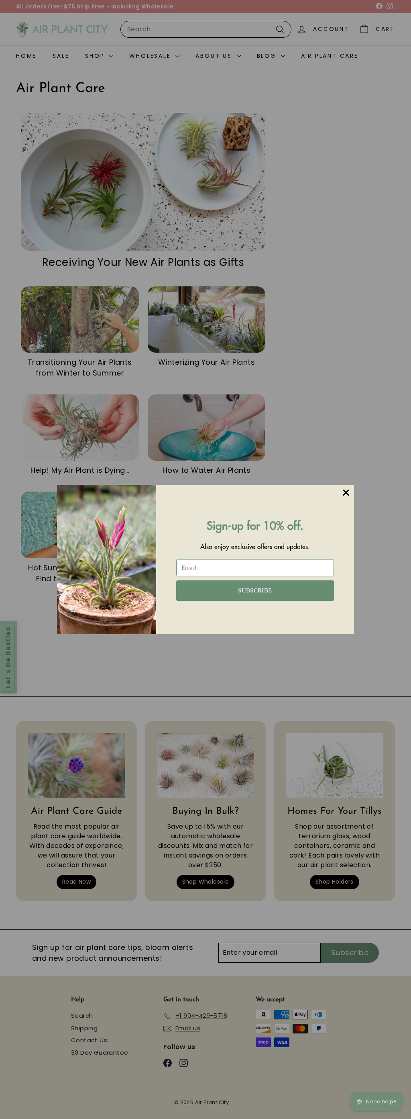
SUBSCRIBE (255, 590)
